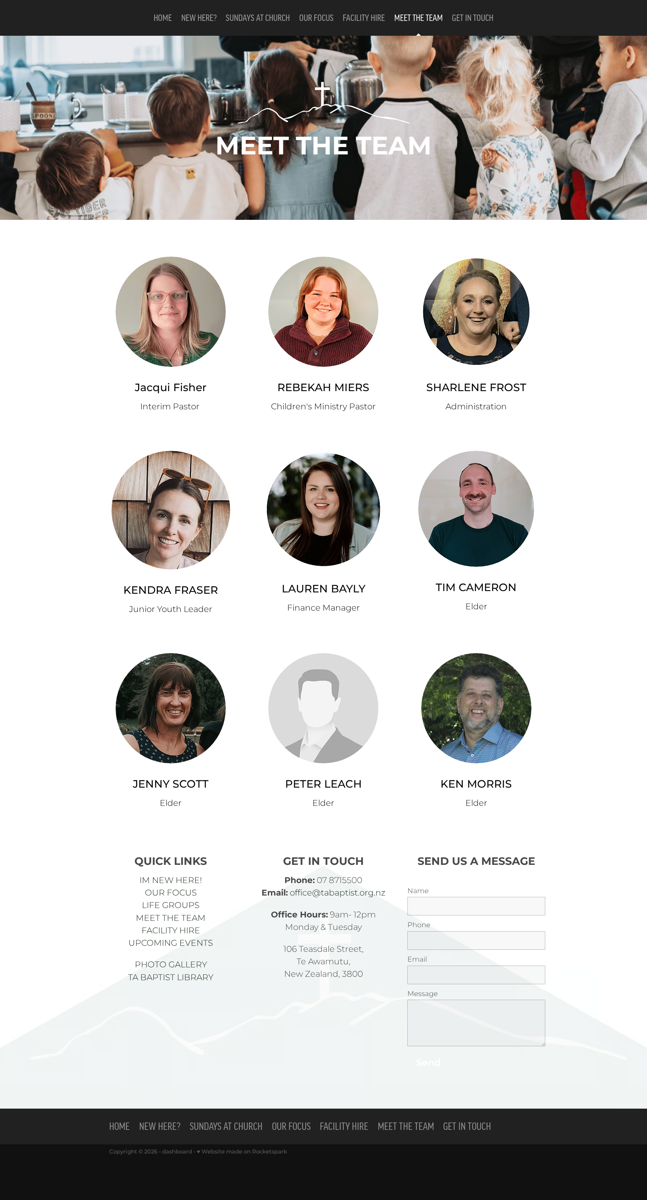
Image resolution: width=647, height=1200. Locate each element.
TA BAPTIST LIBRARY (170, 978)
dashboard (177, 1151)
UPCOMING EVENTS (170, 943)
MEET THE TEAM (171, 918)
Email (417, 959)
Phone (418, 925)
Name (418, 891)
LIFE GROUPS (170, 905)
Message (422, 994)
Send (428, 1063)
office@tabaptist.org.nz (337, 893)
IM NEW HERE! (171, 880)
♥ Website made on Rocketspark (242, 1151)
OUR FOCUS (171, 893)
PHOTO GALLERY (171, 965)
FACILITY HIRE (171, 931)
